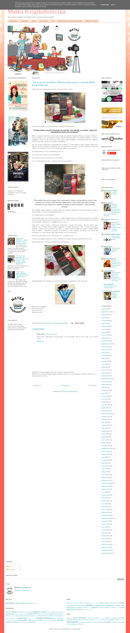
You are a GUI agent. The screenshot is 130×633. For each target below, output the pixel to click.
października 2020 (107, 448)
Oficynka (46, 614)
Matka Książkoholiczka (37, 11)
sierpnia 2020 (105, 454)
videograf (60, 620)
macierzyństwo (71, 605)
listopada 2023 (106, 341)
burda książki (22, 618)
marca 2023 (105, 364)
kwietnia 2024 (106, 326)
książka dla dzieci (83, 619)
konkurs (101, 603)
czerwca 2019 (106, 495)
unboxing (101, 607)
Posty (10, 566)
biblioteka (72, 603)
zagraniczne (71, 609)
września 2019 (106, 486)
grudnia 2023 (105, 338)
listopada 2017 (106, 550)
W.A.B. (40, 616)
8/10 (12, 603)
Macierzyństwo (44, 21)
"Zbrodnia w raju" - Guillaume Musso (116, 250)
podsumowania (80, 605)
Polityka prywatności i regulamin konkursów (70, 21)
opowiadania (82, 622)
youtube (122, 607)
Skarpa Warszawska (21, 615)
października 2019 (107, 483)
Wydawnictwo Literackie (56, 615)
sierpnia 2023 (105, 349)
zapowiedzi (79, 609)
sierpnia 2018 (105, 524)
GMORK (48, 612)
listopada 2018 (106, 515)
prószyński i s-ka (25, 620)
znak (20, 622)
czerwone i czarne (31, 618)
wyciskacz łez (116, 622)
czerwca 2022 (106, 390)
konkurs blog (108, 603)
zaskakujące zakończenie (77, 624)
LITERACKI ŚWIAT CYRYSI (112, 234)
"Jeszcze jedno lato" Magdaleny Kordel (116, 237)
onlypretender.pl (109, 271)
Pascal (56, 614)
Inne (52, 21)
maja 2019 (105, 498)
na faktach (103, 619)
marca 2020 (105, 469)
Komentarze (12, 569)
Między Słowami (19, 614)
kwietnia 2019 (106, 501)
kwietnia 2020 (106, 466)
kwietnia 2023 (106, 361)
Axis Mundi (21, 612)
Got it (113, 4)
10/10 (22, 603)
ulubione (94, 607)
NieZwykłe (25, 614)
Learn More (105, 4)
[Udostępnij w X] (79, 323)
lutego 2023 (105, 367)
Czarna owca (28, 612)
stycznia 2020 (106, 474)
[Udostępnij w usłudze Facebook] (81, 323)
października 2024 (107, 312)
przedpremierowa (99, 605)
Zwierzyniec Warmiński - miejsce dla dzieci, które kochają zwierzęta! (22, 241)
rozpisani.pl (45, 620)
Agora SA (8, 612)
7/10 (17, 603)
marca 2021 (105, 434)
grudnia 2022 (105, 373)
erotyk (90, 618)
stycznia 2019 (106, 509)
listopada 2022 (106, 376)
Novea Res (40, 614)
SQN (7, 615)
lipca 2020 (105, 457)
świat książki (32, 622)
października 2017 (107, 553)
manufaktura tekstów (10, 620)
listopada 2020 (106, 445)
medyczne (92, 619)
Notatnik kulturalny (110, 259)
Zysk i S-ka (14, 618)
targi (90, 607)
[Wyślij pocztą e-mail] (76, 323)
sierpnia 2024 (105, 315)
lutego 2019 (105, 506)
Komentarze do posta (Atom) (68, 391)
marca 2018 (105, 538)
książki (121, 603)
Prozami (61, 614)
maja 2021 (105, 428)
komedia (107, 618)
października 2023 (107, 344)
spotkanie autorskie (82, 607)
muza (17, 620)
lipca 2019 (105, 492)
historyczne (96, 618)
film (85, 603)
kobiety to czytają (94, 603)
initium (56, 618)
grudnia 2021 (105, 408)
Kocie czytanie (108, 202)
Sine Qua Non (12, 615)
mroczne (97, 619)
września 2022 (106, 381)
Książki (34, 21)
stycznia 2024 (106, 335)
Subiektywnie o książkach (112, 291)
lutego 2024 (105, 332)
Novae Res (32, 614)
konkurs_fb (116, 603)
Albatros (15, 612)
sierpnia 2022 (105, 384)
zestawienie (85, 609)
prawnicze (94, 622)
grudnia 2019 (105, 477)
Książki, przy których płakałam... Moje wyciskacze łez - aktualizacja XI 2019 (22, 275)
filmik (87, 603)
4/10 (32, 603)
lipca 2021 (105, 422)
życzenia (90, 609)
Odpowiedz (40, 341)
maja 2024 (105, 323)
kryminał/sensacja (72, 619)
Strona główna (13, 21)
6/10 (26, 603)
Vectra (36, 615)
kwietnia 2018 (106, 535)
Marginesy (11, 614)
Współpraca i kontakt (91, 21)
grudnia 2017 (105, 547)
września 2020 (106, 451)
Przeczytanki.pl (108, 284)
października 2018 (107, 518)
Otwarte (51, 614)
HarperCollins (55, 612)
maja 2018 (105, 533)
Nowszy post (37, 385)
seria (104, 622)
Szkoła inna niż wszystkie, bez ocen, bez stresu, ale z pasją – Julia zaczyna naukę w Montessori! (22, 260)
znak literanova (25, 622)
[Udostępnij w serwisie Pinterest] (83, 323)
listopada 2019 (106, 480)
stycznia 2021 (106, 440)
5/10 (29, 603)
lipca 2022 (105, 387)
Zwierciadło (8, 618)
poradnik (88, 622)
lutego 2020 (105, 472)
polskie (89, 605)
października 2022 (107, 378)
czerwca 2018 (106, 530)
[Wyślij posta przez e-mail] (71, 323)
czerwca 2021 (106, 425)
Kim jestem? (24, 21)
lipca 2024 (105, 317)
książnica (60, 618)
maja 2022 (105, 393)
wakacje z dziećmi (110, 607)
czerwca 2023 (106, 355)
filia (52, 618)
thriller (109, 622)
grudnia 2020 (105, 442)
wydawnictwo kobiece (12, 622)
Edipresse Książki (39, 612)
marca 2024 (105, 329)
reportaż (100, 622)
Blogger (78, 629)
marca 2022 (105, 399)
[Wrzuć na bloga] (77, 323)
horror (102, 618)
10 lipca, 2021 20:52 (51, 334)
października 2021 (107, 413)
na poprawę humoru (113, 619)
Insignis (61, 612)
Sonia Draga (30, 615)
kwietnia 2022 (106, 396)
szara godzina (52, 620)
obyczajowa (72, 622)
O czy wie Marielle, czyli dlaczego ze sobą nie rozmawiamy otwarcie (116, 264)
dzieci (81, 603)
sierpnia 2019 (105, 489)
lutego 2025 (105, 309)
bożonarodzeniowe (80, 618)
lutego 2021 (105, 437)
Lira (7, 614)
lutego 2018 (105, 541)
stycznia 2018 (106, 544)
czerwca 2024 (106, 320)
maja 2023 (105, 358)
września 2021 (106, 416)
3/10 (37, 603)
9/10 (8, 603)
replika (41, 620)
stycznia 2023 (106, 370)
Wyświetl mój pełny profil (22, 590)
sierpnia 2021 (105, 419)
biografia (69, 618)
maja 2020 (105, 463)
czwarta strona (43, 618)
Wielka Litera (46, 615)
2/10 (34, 603)
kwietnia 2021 (106, 431)
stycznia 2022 (106, 405)
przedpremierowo (110, 605)
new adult (122, 619)
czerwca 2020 (106, 460)
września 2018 (106, 521)
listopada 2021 (106, 411)
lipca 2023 (105, 352)
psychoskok (35, 620)
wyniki (117, 607)
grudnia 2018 (105, 512)
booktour (77, 603)
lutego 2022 (105, 402)
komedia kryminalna (118, 618)
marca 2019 (105, 504)
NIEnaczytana (108, 246)
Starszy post (92, 385)
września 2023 (106, 347)
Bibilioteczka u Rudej (110, 190)
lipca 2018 (105, 527)
